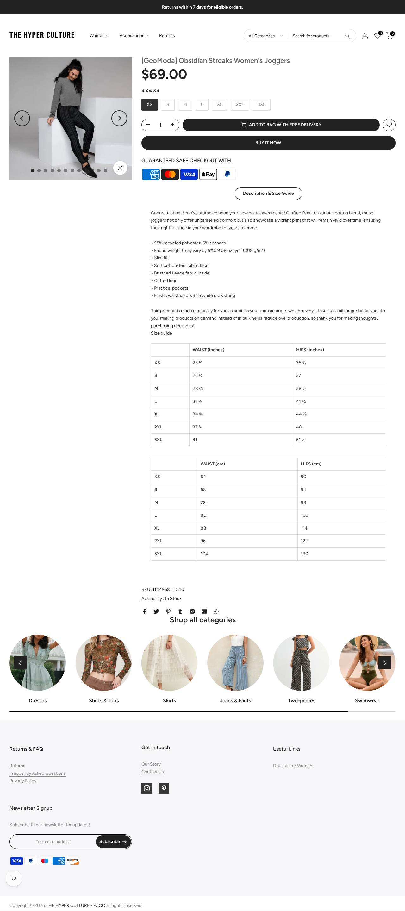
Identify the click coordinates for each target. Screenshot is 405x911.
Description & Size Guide (268, 193)
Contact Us (152, 771)
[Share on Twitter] (156, 611)
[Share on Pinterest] (168, 611)
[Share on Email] (204, 611)
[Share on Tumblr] (180, 611)
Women (97, 35)
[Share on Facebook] (144, 611)
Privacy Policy (22, 781)
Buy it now (268, 142)
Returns (167, 35)
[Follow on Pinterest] (164, 788)
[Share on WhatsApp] (216, 611)
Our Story (151, 764)
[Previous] (22, 118)
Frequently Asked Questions (37, 773)
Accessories (132, 35)
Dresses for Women (292, 765)
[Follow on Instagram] (146, 788)
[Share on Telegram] (192, 611)
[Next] (119, 118)
